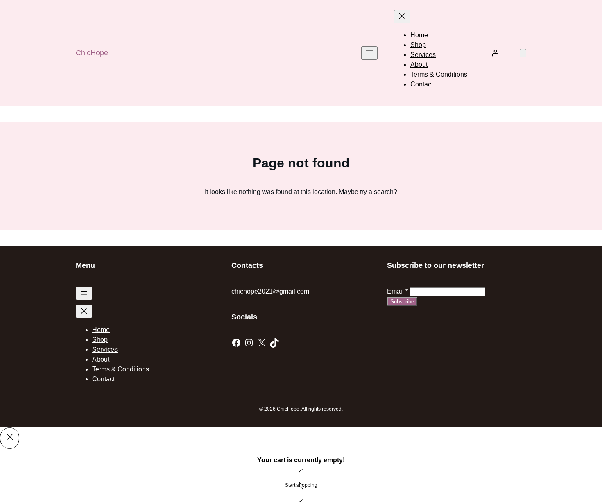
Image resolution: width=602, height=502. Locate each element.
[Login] (495, 53)
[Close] (9, 438)
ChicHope (92, 53)
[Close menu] (402, 16)
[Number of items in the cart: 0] (523, 53)
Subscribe (402, 301)
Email (397, 291)
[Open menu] (369, 53)
